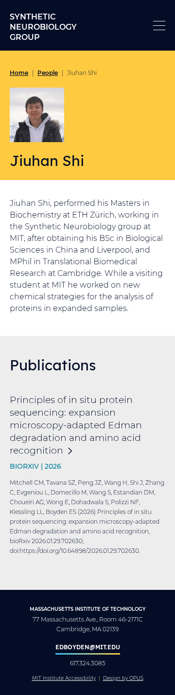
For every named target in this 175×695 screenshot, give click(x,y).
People (47, 72)
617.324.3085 (87, 663)
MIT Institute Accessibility (64, 678)
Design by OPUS (123, 678)
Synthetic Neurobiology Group (43, 26)
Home (19, 72)
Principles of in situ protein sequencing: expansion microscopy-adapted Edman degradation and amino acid (76, 424)
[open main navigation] (159, 25)
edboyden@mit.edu (87, 647)
